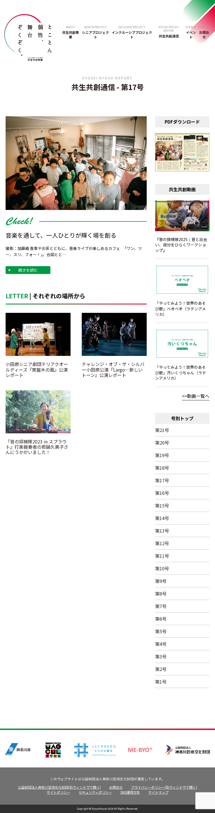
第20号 (162, 442)
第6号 (161, 618)
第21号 (162, 430)
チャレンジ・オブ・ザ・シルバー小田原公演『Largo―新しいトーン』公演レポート (113, 369)
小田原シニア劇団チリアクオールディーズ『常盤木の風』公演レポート (37, 369)
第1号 (161, 681)
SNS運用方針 (130, 792)
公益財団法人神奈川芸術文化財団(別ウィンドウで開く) (59, 787)
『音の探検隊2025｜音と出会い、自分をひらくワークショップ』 (181, 245)
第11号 (162, 555)
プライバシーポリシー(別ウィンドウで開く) (164, 787)
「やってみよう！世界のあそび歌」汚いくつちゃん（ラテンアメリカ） (180, 372)
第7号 (161, 606)
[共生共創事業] (28, 36)
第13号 (162, 530)
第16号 (162, 493)
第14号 (162, 518)
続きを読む (28, 270)
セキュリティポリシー (95, 792)
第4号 (161, 644)
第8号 (161, 593)
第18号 (162, 467)
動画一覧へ (198, 396)
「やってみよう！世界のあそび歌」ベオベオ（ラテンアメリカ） (180, 308)
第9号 (161, 581)
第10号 (162, 568)
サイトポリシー (58, 792)
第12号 (162, 543)
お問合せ (116, 787)
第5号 (161, 631)
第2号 (161, 669)
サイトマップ (158, 792)
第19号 (162, 455)
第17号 (162, 480)
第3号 (161, 656)
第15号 (162, 505)
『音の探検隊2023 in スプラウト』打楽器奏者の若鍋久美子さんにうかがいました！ (37, 446)
